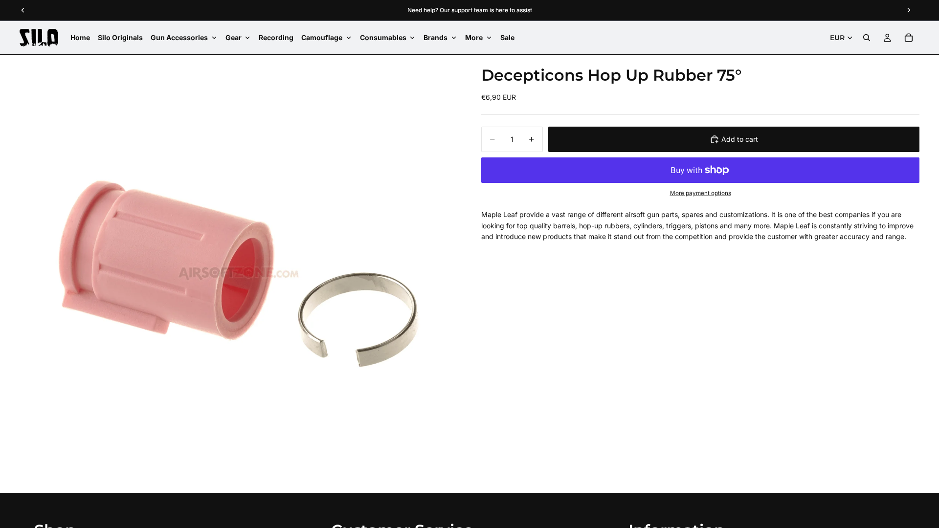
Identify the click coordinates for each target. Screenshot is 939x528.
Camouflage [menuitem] (321, 37)
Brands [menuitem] (435, 37)
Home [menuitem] (80, 37)
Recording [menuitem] (276, 37)
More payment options (700, 193)
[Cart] (908, 37)
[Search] (866, 37)
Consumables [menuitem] (383, 37)
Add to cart (739, 139)
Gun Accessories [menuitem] (179, 37)
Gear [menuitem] (233, 37)
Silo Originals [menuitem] (120, 37)
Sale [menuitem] (507, 37)
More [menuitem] (474, 37)
